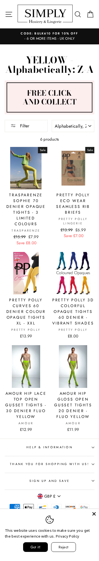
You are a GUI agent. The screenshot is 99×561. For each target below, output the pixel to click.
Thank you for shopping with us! (49, 464)
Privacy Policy (67, 536)
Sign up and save (49, 481)
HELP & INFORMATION (49, 447)
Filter (24, 126)
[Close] (94, 514)
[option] (49, 36)
